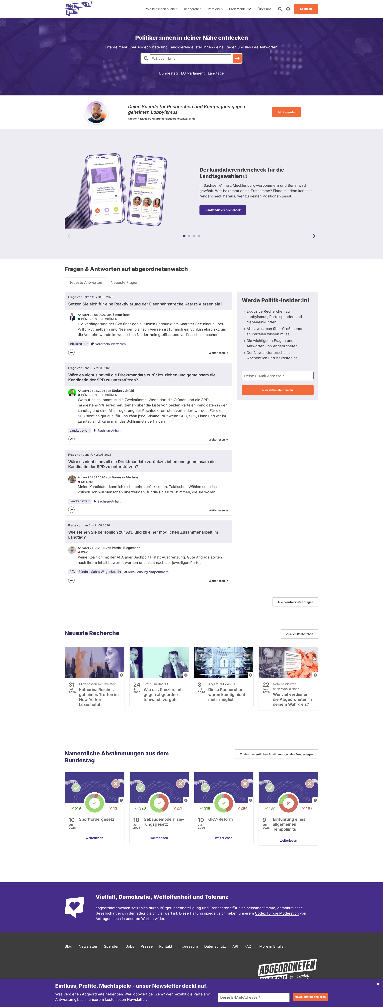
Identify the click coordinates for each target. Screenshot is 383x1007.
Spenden (111, 946)
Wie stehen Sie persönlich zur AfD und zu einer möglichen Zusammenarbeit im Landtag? (143, 535)
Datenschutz (215, 946)
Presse (147, 946)
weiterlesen (94, 838)
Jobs (130, 946)
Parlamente (237, 9)
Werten (147, 919)
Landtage (216, 73)
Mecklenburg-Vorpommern (148, 572)
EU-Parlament (193, 73)
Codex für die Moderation (277, 913)
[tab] (85, 283)
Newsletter (88, 946)
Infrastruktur (78, 344)
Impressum (188, 946)
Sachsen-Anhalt (108, 431)
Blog (68, 946)
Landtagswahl (79, 430)
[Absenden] (237, 58)
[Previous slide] (69, 236)
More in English (272, 946)
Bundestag (168, 73)
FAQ (248, 946)
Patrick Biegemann (126, 548)
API (235, 946)
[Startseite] (79, 9)
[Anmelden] (288, 9)
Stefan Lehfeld (123, 391)
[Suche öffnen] (280, 9)
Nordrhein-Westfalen (110, 344)
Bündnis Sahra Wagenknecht (99, 572)
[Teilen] (71, 352)
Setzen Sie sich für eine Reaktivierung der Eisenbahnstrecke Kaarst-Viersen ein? (145, 304)
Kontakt (165, 946)
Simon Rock (121, 315)
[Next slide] (314, 236)
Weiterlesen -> (218, 352)
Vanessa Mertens (125, 477)
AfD (72, 572)
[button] (184, 236)
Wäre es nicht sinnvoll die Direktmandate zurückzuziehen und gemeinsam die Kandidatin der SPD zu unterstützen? (142, 377)
